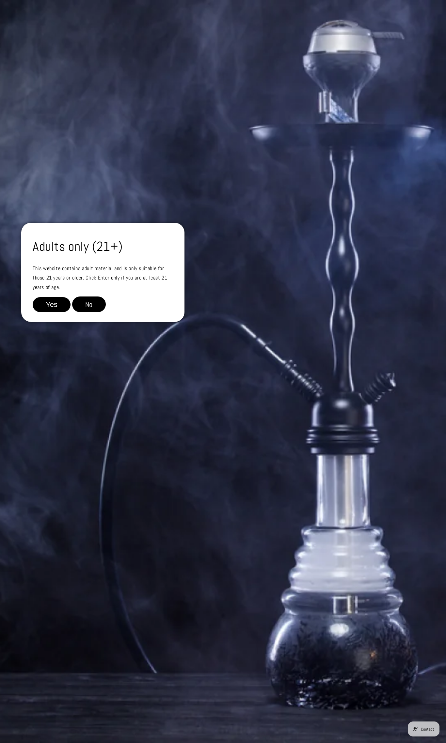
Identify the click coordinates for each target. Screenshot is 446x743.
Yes (51, 304)
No (89, 304)
